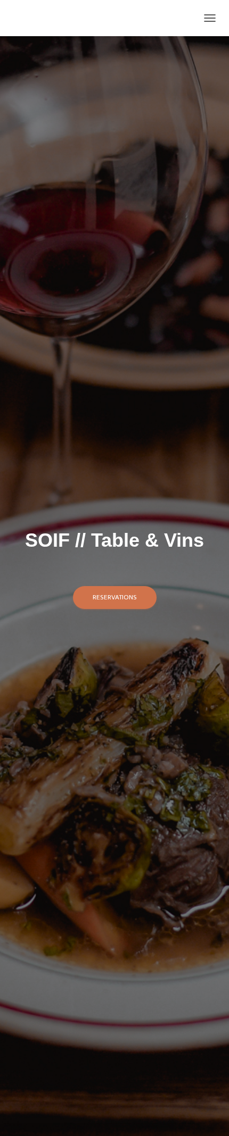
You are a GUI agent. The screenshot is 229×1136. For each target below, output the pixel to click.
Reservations (115, 597)
